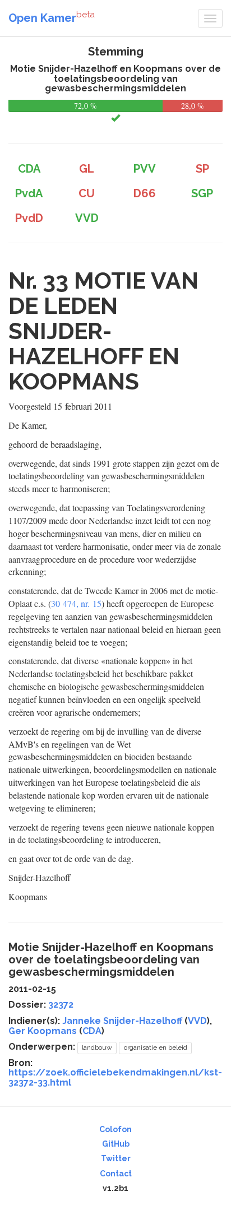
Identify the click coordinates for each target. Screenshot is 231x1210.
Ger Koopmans (42, 1031)
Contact (116, 1173)
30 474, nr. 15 (76, 603)
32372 (60, 1004)
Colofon (115, 1129)
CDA (91, 1031)
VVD (197, 1021)
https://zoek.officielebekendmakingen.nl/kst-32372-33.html (115, 1077)
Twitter (116, 1158)
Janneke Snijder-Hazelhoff (122, 1021)
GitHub (116, 1143)
